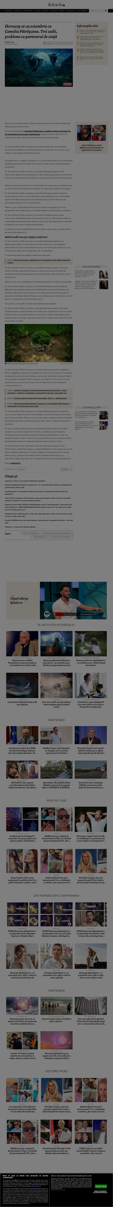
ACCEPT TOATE (101, 1186)
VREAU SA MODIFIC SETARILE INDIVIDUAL (100, 1191)
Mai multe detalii (36, 1186)
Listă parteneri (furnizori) (58, 1190)
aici (17, 1197)
